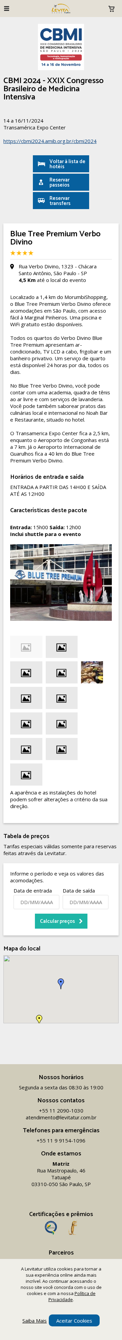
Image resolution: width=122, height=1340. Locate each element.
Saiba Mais (34, 1320)
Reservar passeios (59, 182)
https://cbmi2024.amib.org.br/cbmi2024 (50, 141)
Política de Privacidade (72, 1296)
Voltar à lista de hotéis (67, 164)
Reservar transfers (59, 201)
